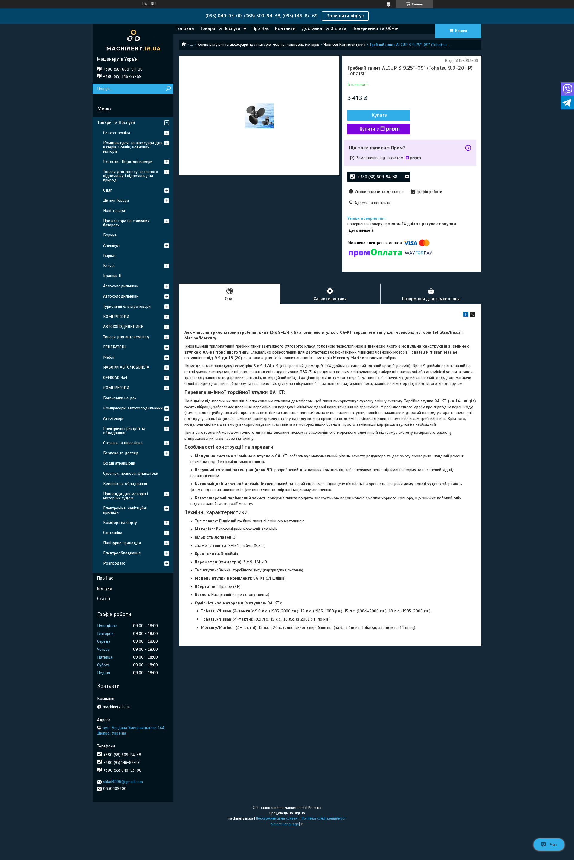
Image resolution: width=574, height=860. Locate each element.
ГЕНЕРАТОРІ (114, 347)
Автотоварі (113, 418)
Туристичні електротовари (127, 306)
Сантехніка (112, 532)
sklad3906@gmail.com (123, 781)
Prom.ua (314, 808)
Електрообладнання (122, 553)
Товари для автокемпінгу (126, 336)
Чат (553, 844)
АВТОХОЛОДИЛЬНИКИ (123, 326)
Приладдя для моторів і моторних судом (125, 495)
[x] (472, 315)
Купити (379, 115)
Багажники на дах (119, 398)
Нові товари (114, 210)
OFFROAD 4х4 (115, 377)
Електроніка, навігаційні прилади (125, 510)
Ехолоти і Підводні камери (127, 161)
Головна (185, 28)
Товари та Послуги (220, 28)
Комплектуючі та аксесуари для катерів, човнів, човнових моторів (258, 44)
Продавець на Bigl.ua (287, 813)
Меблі (108, 357)
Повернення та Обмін (375, 28)
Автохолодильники (120, 286)
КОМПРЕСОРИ (116, 316)
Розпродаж (114, 563)
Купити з (369, 129)
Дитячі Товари (116, 200)
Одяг (107, 190)
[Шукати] (168, 89)
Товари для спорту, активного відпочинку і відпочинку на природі (130, 176)
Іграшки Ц (112, 275)
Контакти (285, 28)
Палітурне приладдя (122, 542)
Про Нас (260, 28)
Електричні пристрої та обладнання (124, 430)
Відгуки (104, 588)
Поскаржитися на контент (277, 818)
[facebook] (465, 315)
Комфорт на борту (120, 522)
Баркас (109, 255)
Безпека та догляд (120, 453)
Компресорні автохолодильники (133, 408)
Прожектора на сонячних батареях (126, 222)
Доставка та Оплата (324, 28)
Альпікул (111, 245)
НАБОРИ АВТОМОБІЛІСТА (126, 367)
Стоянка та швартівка (123, 442)
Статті (103, 598)
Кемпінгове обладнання (125, 483)
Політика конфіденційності (324, 818)
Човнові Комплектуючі (344, 44)
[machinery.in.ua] (133, 40)
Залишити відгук (345, 16)
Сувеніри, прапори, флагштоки (130, 473)
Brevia (109, 265)
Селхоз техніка (116, 132)
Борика (110, 235)
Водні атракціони (119, 463)
